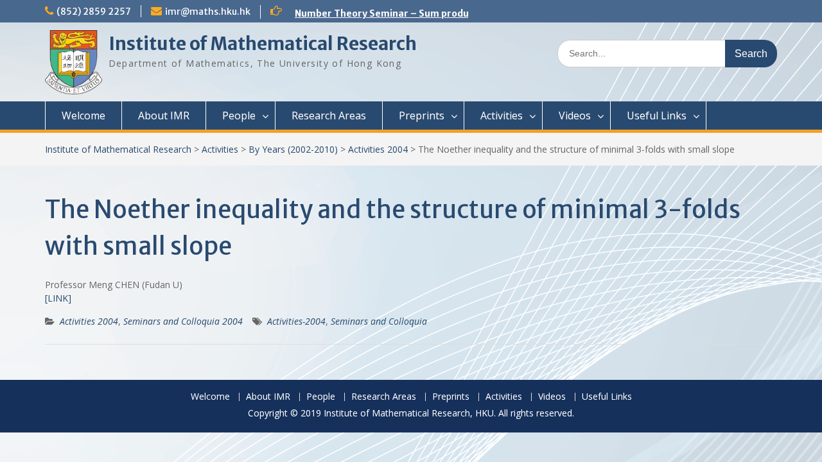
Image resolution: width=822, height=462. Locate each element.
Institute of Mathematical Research (263, 43)
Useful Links (656, 115)
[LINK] (58, 298)
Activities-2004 (296, 321)
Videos (575, 115)
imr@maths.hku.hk (207, 11)
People (239, 115)
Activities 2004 (378, 149)
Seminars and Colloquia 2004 (183, 321)
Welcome (83, 115)
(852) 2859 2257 (94, 11)
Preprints (421, 115)
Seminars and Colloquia (379, 321)
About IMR (163, 115)
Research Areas (329, 115)
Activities (501, 115)
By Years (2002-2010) (293, 149)
